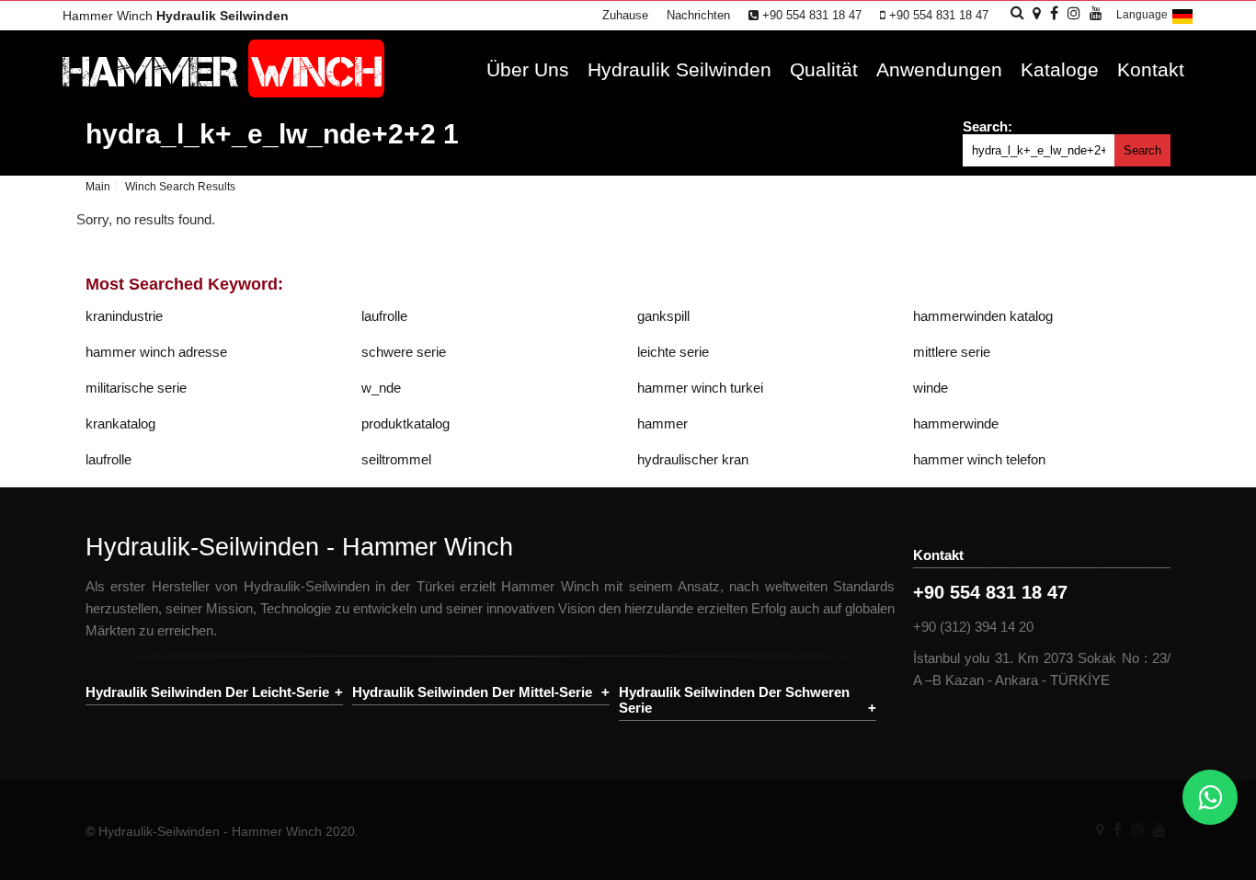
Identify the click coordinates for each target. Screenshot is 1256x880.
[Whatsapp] (1210, 797)
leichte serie (673, 352)
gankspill (663, 316)
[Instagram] (1137, 829)
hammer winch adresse (156, 352)
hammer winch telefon (979, 459)
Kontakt (1150, 69)
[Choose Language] (1182, 23)
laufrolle (384, 316)
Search (1142, 150)
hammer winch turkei (700, 387)
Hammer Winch (176, 15)
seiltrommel (396, 459)
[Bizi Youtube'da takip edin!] (1096, 13)
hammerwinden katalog (983, 316)
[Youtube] (1159, 829)
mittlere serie (951, 352)
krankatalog (120, 423)
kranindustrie (124, 316)
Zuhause (625, 15)
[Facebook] (1117, 829)
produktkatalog (405, 423)
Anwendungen (939, 69)
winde (930, 387)
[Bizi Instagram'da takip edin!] (1074, 13)
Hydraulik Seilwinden (679, 69)
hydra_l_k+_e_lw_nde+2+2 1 (272, 134)
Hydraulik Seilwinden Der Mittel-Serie (472, 692)
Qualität (824, 69)
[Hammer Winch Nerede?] (1036, 13)
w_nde (381, 387)
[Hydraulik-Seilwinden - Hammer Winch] (223, 92)
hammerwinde (956, 423)
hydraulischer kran (692, 459)
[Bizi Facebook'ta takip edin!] (1054, 13)
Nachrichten (698, 15)
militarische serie (136, 387)
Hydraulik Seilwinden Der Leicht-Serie (207, 692)
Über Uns (527, 69)
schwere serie (403, 352)
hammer (662, 423)
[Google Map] (1100, 829)
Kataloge (1060, 69)
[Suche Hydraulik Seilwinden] (1017, 12)
